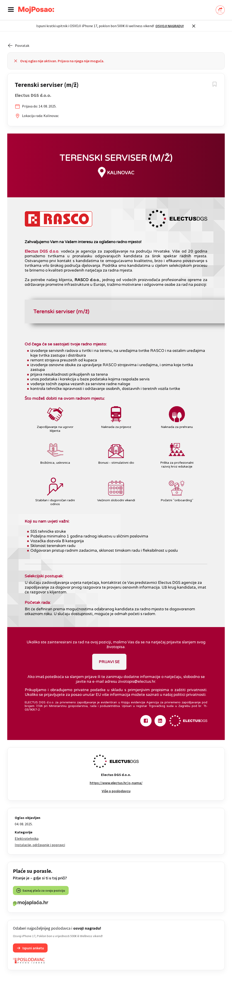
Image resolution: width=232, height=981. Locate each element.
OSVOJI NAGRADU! (169, 26)
